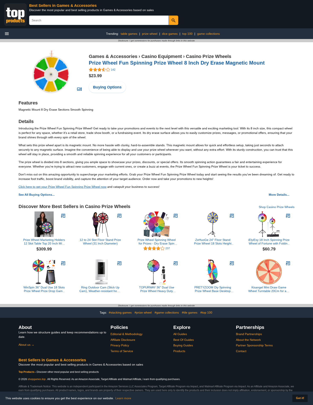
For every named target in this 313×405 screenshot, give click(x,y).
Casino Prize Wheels (208, 56)
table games (129, 33)
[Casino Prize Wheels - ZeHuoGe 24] (232, 215)
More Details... (279, 194)
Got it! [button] (300, 398)
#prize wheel (143, 312)
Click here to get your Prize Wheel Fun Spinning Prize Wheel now (62, 186)
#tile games (189, 312)
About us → (26, 344)
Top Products (27, 371)
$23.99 (95, 75)
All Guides (180, 334)
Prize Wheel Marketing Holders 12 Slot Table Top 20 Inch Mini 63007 (44, 241)
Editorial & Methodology (126, 334)
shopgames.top (37, 379)
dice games (170, 33)
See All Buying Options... (37, 194)
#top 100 (206, 312)
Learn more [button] (123, 398)
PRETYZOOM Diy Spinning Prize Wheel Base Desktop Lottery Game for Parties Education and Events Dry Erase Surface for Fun (212, 289)
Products (179, 351)
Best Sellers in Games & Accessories (63, 5)
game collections (208, 33)
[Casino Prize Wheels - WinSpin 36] (63, 263)
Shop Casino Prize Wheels (276, 207)
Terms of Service (122, 351)
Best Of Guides (183, 339)
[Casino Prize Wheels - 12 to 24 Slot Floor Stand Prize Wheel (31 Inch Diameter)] (119, 215)
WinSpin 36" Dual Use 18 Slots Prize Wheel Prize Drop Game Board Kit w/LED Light (44, 289)
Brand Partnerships (249, 334)
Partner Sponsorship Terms (254, 345)
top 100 (187, 33)
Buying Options (107, 87)
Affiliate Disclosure (123, 339)
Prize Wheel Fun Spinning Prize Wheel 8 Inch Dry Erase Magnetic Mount (177, 63)
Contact (241, 351)
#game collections (167, 312)
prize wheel (149, 33)
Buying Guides (183, 345)
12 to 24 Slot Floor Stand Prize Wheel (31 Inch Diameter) (100, 241)
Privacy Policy (120, 345)
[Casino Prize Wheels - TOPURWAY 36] (175, 263)
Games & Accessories (113, 56)
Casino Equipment (161, 56)
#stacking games (120, 312)
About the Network (248, 339)
